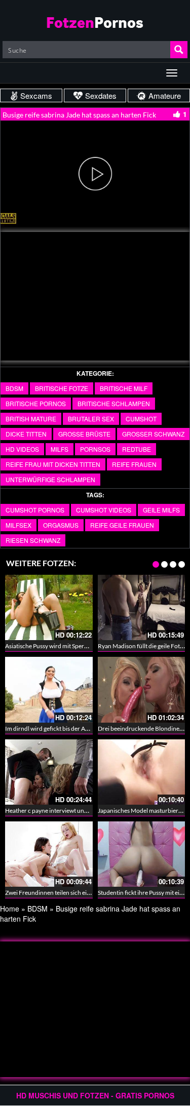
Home (9, 908)
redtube (136, 449)
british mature (31, 418)
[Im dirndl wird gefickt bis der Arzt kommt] (49, 689)
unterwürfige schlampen (50, 479)
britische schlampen (114, 403)
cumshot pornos (35, 509)
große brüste (84, 433)
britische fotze (61, 388)
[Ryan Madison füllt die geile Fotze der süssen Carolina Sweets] (141, 607)
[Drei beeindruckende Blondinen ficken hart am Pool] (141, 689)
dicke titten (26, 433)
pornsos (95, 449)
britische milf (123, 388)
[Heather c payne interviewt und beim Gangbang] (49, 772)
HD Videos (22, 449)
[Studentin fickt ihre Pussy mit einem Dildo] (141, 854)
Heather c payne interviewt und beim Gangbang (67, 810)
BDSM (14, 388)
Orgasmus (61, 525)
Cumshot (141, 418)
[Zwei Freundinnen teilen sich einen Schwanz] (49, 854)
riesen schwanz (33, 540)
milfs (59, 449)
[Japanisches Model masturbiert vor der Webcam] (141, 772)
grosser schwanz (153, 433)
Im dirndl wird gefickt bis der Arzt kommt (58, 728)
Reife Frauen (134, 464)
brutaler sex (91, 418)
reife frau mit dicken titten (53, 464)
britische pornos (36, 403)
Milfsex (18, 525)
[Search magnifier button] (178, 49)
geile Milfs (161, 509)
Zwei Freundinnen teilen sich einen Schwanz (63, 892)
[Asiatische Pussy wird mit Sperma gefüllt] (49, 607)
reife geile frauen (122, 525)
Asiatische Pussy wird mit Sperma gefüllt (57, 646)
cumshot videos (103, 509)
